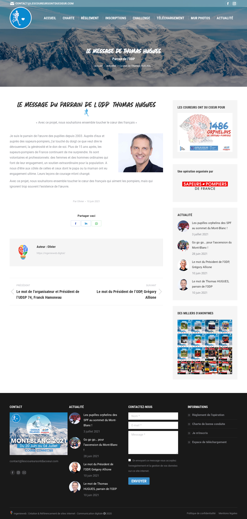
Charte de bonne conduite (208, 424)
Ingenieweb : (20, 513)
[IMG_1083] (184, 340)
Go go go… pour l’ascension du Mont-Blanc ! (212, 245)
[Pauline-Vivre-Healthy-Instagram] (198, 368)
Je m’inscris (200, 433)
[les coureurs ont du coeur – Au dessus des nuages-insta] (198, 340)
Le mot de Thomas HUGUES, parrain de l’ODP (210, 284)
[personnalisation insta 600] (226, 368)
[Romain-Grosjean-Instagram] (212, 354)
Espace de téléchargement (209, 442)
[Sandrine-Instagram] (184, 368)
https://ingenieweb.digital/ (51, 253)
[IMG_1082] (198, 326)
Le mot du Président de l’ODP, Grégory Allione (211, 264)
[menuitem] (49, 18)
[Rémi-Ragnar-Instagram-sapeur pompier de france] (226, 326)
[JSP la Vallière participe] (184, 354)
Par (78, 201)
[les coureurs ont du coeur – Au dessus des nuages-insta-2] (212, 340)
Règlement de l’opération (208, 415)
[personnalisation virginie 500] (212, 368)
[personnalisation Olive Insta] (184, 326)
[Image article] (183, 226)
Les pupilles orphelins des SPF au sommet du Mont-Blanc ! (211, 225)
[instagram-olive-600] (198, 354)
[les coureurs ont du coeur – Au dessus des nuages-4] (226, 340)
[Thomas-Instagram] (226, 354)
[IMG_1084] (212, 326)
